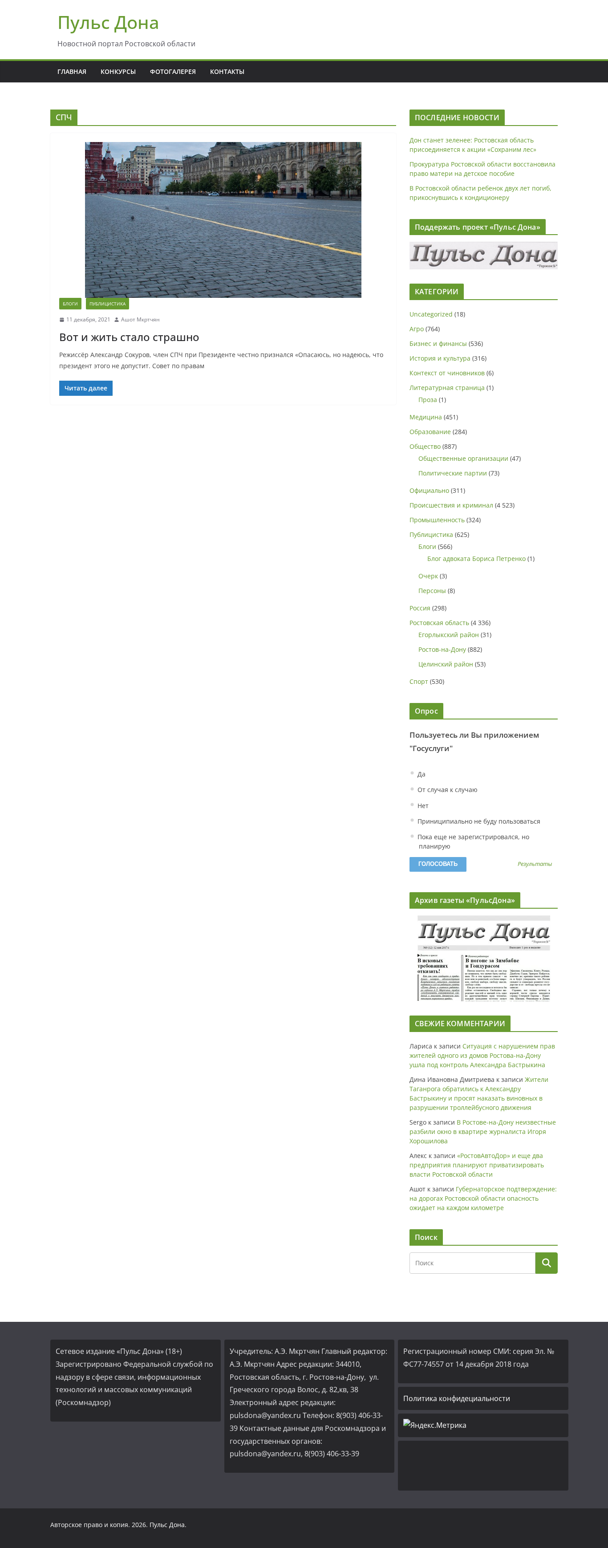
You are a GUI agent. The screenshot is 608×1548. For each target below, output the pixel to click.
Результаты (535, 864)
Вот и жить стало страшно (129, 336)
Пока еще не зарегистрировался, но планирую (472, 841)
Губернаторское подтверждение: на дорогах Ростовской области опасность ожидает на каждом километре (483, 1198)
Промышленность (437, 520)
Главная (71, 71)
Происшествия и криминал (451, 505)
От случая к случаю (447, 789)
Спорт (418, 681)
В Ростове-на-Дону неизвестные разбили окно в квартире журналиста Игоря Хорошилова (482, 1131)
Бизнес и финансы (438, 343)
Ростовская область (439, 622)
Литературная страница (447, 387)
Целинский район (445, 664)
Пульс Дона (108, 22)
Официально (429, 490)
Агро (416, 329)
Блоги (70, 304)
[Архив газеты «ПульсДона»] (483, 958)
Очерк (428, 576)
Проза (427, 399)
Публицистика (107, 304)
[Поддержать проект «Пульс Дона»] (483, 255)
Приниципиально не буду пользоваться (478, 821)
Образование (430, 431)
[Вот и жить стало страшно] (223, 220)
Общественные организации (463, 458)
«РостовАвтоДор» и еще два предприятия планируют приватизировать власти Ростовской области (476, 1164)
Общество (425, 446)
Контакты (227, 71)
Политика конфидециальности (456, 1398)
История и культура (439, 358)
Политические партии (452, 473)
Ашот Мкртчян (140, 319)
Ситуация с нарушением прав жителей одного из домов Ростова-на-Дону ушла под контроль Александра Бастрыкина (482, 1055)
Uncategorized (431, 314)
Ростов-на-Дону (442, 649)
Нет (422, 805)
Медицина (425, 417)
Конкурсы (118, 71)
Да (421, 774)
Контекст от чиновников (447, 373)
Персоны (432, 590)
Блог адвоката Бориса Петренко (476, 558)
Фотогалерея (173, 71)
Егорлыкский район (448, 634)
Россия (419, 608)
